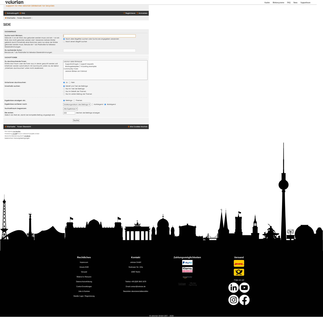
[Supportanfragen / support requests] (105, 64)
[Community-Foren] (105, 69)
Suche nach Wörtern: (14, 35)
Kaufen (267, 3)
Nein (73, 82)
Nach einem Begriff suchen (76, 41)
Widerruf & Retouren (84, 277)
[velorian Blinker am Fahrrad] (105, 71)
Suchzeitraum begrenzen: (16, 108)
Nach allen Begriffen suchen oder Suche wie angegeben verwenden (92, 39)
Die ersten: (9, 113)
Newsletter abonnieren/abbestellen (135, 291)
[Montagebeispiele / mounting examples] (105, 66)
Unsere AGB (84, 267)
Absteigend (111, 104)
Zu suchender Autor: (13, 50)
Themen (78, 100)
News (295, 3)
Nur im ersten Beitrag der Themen (78, 94)
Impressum (84, 262)
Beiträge (68, 100)
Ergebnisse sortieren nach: (16, 104)
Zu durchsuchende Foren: (16, 61)
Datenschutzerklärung (84, 282)
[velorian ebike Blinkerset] (105, 62)
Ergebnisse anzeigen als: (15, 100)
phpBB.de (27, 136)
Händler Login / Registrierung (84, 296)
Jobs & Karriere (84, 291)
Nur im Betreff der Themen (75, 91)
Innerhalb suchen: (12, 86)
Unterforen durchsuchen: (15, 82)
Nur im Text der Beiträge (74, 89)
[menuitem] (22, 13)
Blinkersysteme (278, 3)
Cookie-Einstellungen (84, 286)
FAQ (288, 3)
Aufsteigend (98, 104)
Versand (84, 272)
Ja (66, 82)
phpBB (14, 134)
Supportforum (305, 3)
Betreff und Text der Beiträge (76, 86)
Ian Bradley (17, 131)
